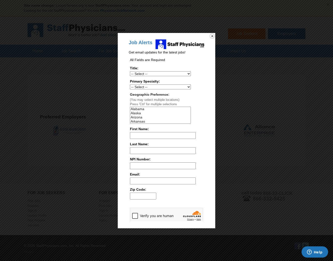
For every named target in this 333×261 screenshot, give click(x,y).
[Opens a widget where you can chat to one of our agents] (314, 252)
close (212, 36)
